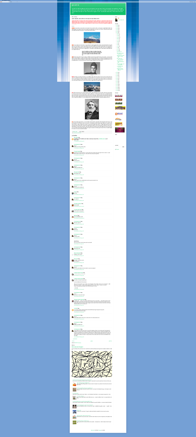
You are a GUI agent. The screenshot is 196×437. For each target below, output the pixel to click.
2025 (117, 26)
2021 (117, 32)
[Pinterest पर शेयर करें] (83, 131)
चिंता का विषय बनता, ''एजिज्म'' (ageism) (120, 59)
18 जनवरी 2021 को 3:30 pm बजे (79, 262)
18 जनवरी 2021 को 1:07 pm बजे (79, 238)
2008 (117, 90)
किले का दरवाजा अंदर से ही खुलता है (77, 347)
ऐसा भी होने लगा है (119, 51)
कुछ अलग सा (75, 5)
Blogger (99, 430)
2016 (117, 78)
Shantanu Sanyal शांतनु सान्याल (79, 299)
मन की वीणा (75, 308)
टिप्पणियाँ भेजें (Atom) (78, 342)
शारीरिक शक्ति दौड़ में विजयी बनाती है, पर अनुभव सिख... (120, 56)
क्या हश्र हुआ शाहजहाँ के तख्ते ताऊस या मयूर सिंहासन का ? (85, 388)
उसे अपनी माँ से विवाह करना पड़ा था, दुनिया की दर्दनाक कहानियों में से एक (82, 401)
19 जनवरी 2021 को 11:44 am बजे (79, 319)
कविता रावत (75, 215)
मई (117, 44)
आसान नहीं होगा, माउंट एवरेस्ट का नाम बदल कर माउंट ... (120, 61)
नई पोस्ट (73, 341)
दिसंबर (118, 34)
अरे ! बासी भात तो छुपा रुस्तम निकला (120, 67)
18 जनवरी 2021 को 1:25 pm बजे (79, 249)
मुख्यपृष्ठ (92, 341)
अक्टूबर (118, 37)
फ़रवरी (118, 49)
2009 (117, 88)
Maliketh (92, 430)
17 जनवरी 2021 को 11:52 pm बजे (79, 181)
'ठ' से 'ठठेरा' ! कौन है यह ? (80, 396)
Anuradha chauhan (77, 203)
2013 (117, 82)
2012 (117, 84)
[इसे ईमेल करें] (79, 131)
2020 (117, 72)
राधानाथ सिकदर (79, 132)
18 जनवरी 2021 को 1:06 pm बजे (79, 231)
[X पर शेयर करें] (81, 131)
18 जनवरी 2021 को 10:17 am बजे (79, 206)
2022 (117, 31)
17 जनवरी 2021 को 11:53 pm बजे (79, 188)
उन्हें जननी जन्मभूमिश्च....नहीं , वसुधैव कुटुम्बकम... (120, 64)
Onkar (75, 191)
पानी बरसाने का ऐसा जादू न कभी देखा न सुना (83, 420)
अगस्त (118, 40)
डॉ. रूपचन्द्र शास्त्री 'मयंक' (77, 209)
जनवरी (118, 50)
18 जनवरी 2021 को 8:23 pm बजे (79, 296)
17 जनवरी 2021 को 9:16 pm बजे (79, 169)
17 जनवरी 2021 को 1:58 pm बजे (79, 148)
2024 (117, 28)
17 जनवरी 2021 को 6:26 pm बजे (79, 155)
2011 (117, 85)
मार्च (117, 47)
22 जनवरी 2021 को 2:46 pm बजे (79, 337)
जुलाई (118, 41)
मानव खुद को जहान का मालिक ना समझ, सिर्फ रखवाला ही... (120, 69)
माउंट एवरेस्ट (75, 132)
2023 (117, 29)
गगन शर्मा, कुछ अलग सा (77, 144)
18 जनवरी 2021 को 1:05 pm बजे (79, 224)
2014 (117, 81)
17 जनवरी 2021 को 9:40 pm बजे (79, 174)
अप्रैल (118, 46)
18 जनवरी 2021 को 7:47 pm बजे (79, 289)
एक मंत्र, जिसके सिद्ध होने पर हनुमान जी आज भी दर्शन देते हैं (85, 405)
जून (117, 43)
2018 (117, 75)
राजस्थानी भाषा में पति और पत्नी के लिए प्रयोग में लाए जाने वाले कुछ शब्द (82, 380)
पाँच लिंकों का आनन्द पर (102, 138)
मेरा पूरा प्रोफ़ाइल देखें (121, 20)
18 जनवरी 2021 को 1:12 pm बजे (79, 243)
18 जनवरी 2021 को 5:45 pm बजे (79, 269)
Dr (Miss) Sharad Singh (78, 272)
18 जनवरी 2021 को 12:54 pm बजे (79, 218)
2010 (117, 87)
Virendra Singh (77, 151)
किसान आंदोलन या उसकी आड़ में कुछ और (120, 54)
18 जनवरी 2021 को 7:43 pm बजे (79, 275)
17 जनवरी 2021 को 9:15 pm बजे (79, 162)
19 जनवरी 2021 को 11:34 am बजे (79, 312)
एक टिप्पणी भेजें (75, 339)
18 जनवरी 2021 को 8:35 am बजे (79, 194)
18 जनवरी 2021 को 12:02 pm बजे (79, 212)
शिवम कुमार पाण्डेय (76, 172)
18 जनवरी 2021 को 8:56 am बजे (79, 200)
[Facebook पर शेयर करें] (82, 131)
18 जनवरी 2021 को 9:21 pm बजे (79, 305)
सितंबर (118, 38)
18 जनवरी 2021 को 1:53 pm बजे (79, 255)
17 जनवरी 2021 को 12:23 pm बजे (79, 141)
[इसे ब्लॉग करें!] (80, 131)
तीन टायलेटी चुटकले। (75, 393)
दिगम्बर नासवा (76, 259)
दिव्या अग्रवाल (76, 137)
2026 (117, 25)
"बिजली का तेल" (79, 410)
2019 (117, 73)
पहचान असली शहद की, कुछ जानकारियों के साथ (83, 382)
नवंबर (118, 35)
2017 (117, 77)
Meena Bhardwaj (77, 253)
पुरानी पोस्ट (110, 341)
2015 (117, 79)
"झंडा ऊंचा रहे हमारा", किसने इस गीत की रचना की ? (84, 415)
